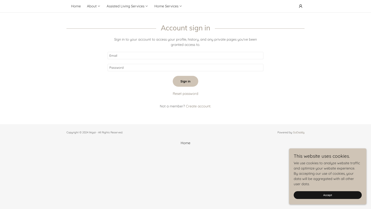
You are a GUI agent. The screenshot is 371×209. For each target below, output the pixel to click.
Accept (327, 195)
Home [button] (185, 143)
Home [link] (76, 6)
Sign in (185, 81)
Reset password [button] (185, 93)
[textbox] (185, 55)
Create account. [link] (198, 106)
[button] (93, 6)
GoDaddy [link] (299, 132)
